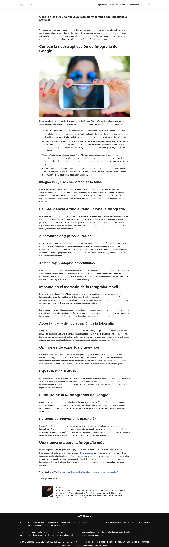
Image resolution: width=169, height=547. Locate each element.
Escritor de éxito (79, 495)
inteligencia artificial (85, 453)
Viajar (147, 5)
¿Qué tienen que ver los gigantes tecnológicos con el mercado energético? (86, 472)
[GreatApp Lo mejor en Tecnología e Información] (26, 4)
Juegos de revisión (117, 5)
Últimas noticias (135, 5)
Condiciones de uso (132, 542)
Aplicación (102, 5)
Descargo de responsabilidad (95, 545)
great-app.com (28, 542)
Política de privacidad (114, 542)
